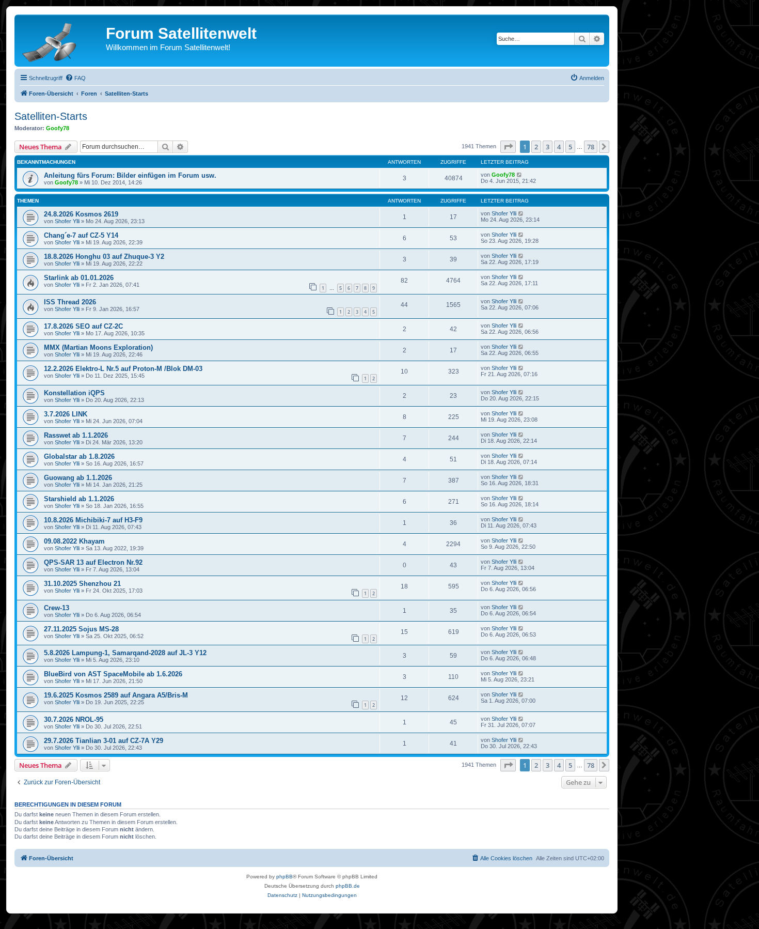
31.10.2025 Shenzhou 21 (82, 583)
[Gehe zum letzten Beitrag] (519, 175)
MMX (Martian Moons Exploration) (98, 347)
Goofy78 (57, 128)
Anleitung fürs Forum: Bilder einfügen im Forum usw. (130, 175)
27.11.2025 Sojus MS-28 (81, 629)
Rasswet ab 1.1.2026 (76, 435)
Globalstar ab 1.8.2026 (79, 456)
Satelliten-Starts (50, 116)
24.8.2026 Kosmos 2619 (81, 214)
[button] (508, 147)
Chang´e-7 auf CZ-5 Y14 (81, 235)
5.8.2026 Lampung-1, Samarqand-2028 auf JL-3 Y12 (125, 653)
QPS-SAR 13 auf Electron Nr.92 (93, 562)
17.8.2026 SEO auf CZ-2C (83, 326)
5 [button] (570, 146)
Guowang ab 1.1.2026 (78, 478)
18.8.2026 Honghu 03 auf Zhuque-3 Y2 (104, 256)
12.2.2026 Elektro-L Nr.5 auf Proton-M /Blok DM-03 (123, 369)
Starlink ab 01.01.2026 (79, 278)
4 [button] (559, 146)
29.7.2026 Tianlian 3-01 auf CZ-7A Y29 (103, 741)
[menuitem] (75, 78)
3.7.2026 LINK (65, 414)
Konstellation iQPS (74, 393)
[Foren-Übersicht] (61, 40)
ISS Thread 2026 (70, 302)
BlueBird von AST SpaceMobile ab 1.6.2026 (113, 674)
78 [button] (590, 146)
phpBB (284, 876)
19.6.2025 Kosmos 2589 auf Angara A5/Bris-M (116, 695)
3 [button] (547, 146)
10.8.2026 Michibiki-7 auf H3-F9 (93, 520)
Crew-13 (56, 608)
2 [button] (536, 146)
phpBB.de (348, 886)
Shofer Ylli (67, 221)
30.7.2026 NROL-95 (73, 719)
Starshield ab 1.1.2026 (79, 499)
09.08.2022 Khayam (74, 541)
